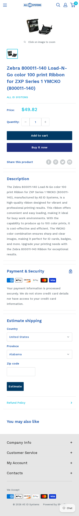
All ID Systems (17, 97)
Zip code (13, 363)
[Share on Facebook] (48, 162)
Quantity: (13, 122)
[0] (73, 5)
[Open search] (58, 5)
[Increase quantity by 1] (45, 122)
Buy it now (39, 147)
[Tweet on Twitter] (62, 162)
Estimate (15, 386)
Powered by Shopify (54, 504)
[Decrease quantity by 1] (26, 122)
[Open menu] (5, 5)
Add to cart (39, 135)
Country (12, 329)
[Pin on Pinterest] (55, 162)
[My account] (65, 5)
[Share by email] (69, 162)
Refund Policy (16, 402)
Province (13, 346)
